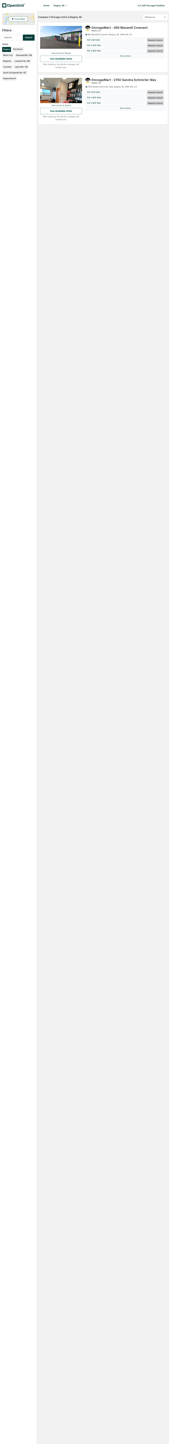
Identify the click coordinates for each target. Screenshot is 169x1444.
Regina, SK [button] (59, 6)
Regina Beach (9, 79)
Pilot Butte (18, 49)
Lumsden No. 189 (22, 61)
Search (28, 38)
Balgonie (7, 61)
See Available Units (61, 59)
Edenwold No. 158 (24, 55)
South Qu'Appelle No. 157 (14, 73)
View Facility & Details (61, 53)
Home (46, 6)
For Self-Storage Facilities (151, 6)
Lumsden (7, 67)
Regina (6, 49)
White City (8, 55)
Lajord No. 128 (21, 67)
